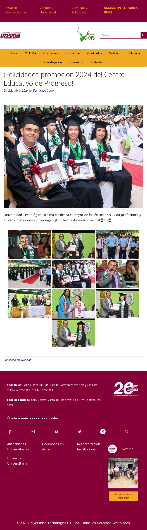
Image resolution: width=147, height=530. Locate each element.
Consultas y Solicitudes (79, 10)
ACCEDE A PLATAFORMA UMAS (121, 10)
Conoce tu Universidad (48, 10)
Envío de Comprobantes (16, 10)
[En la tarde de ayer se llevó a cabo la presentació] (123, 473)
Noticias (26, 360)
